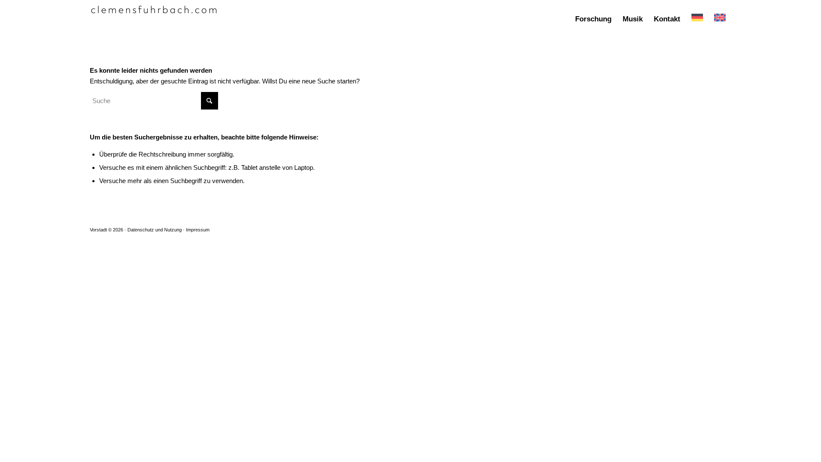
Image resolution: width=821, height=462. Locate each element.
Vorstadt (98, 229)
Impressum (198, 229)
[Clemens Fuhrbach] (154, 19)
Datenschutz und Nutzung (154, 229)
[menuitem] (593, 19)
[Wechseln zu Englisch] (720, 19)
